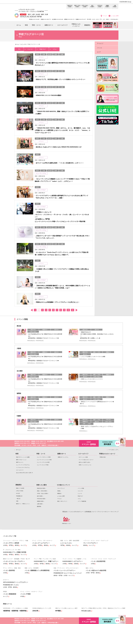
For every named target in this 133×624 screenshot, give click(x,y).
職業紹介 (59, 493)
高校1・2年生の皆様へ (77, 6)
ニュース (30, 49)
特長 (17, 453)
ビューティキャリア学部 (42, 464)
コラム (54, 49)
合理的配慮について (90, 511)
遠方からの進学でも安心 (84, 462)
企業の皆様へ (114, 6)
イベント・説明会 (89, 443)
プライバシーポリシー (103, 511)
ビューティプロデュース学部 (43, 457)
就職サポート (61, 453)
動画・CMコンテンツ (62, 501)
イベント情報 (81, 488)
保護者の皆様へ (107, 6)
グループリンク (61, 488)
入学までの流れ (19, 490)
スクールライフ (19, 470)
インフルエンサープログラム (23, 467)
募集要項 (18, 485)
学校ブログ (42, 49)
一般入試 (18, 498)
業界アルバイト (19, 462)
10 (68, 310)
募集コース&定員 (20, 488)
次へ (76, 310)
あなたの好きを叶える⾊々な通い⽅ (24, 472)
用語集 (58, 490)
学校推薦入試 (19, 496)
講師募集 (39, 506)
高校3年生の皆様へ (70, 6)
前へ (31, 310)
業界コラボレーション (21, 459)
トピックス (80, 490)
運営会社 (64, 511)
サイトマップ (114, 511)
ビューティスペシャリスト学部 (44, 459)
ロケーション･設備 (83, 457)
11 (72, 310)
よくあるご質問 (114, 15)
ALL (19, 49)
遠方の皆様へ (92, 6)
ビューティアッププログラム (23, 464)
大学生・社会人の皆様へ (85, 6)
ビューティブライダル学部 (43, 462)
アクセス (105, 15)
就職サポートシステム (63, 457)
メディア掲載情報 (82, 501)
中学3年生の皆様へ (99, 6)
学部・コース (40, 453)
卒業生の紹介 (103, 457)
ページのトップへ (113, 449)
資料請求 (108, 443)
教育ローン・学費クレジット (23, 503)
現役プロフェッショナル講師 (23, 457)
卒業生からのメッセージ (107, 453)
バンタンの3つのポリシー (76, 511)
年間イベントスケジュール (85, 464)
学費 (17, 501)
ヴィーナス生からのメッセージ (86, 459)
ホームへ (18, 449)
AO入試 (18, 493)
